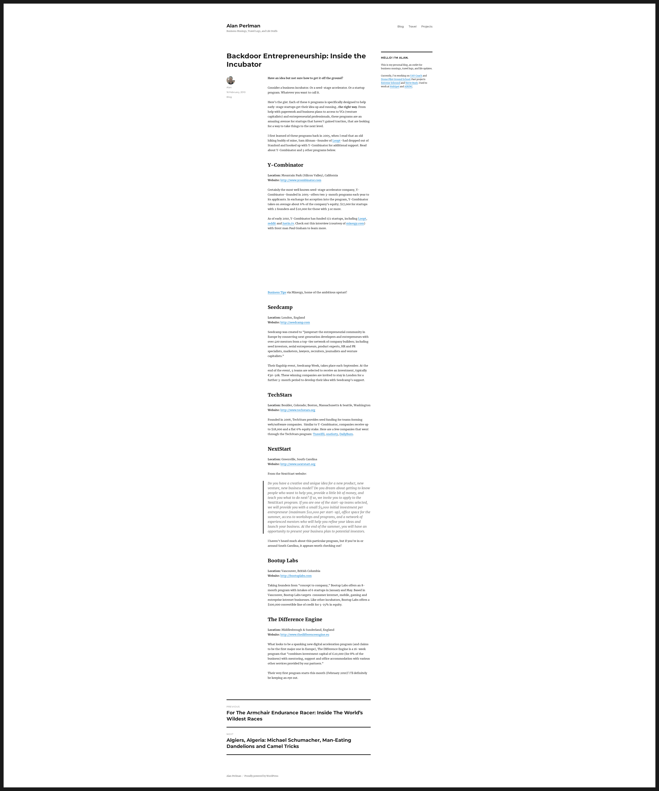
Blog (400, 26)
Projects (426, 26)
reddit (272, 223)
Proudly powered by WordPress (261, 776)
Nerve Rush (411, 82)
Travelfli (319, 434)
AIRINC (408, 86)
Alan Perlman (243, 26)
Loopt (336, 140)
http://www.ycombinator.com (300, 180)
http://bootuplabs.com (296, 575)
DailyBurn (346, 434)
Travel (413, 26)
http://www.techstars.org (297, 410)
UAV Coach (416, 75)
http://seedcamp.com (295, 322)
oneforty (332, 434)
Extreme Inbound (390, 82)
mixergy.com (355, 223)
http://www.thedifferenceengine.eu (304, 634)
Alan (229, 87)
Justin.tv (288, 223)
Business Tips (277, 292)
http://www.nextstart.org (297, 464)
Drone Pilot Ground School (395, 79)
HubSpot (394, 86)
